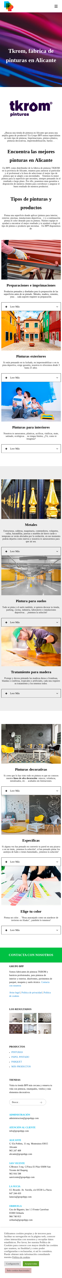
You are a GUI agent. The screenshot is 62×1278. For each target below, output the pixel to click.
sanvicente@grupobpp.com (22, 1177)
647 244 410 (15, 1193)
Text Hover (31, 108)
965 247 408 (15, 1150)
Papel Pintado (20, 1057)
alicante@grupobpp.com (20, 1154)
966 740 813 (15, 1216)
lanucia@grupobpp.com (20, 1197)
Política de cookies (21, 1257)
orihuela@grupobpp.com (21, 1220)
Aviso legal (14, 992)
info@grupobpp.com (19, 1131)
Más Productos (21, 1066)
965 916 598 (15, 1173)
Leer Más (15, 306)
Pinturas (17, 1052)
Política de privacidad (31, 992)
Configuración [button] (12, 1263)
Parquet (16, 1062)
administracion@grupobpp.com (24, 1118)
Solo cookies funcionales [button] (18, 1270)
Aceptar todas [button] (31, 1263)
